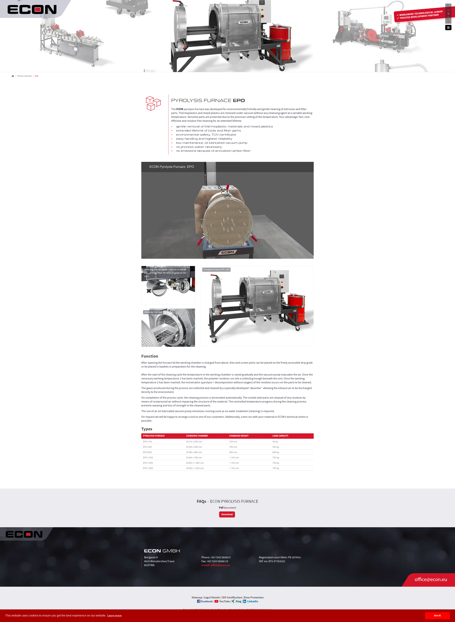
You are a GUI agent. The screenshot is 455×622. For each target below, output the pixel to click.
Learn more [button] (114, 616)
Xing (238, 601)
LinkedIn (252, 601)
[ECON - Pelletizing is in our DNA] (35, 9)
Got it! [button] (437, 615)
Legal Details (212, 597)
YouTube (224, 601)
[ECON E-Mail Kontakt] (428, 580)
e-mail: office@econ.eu (215, 565)
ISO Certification (232, 597)
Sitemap (197, 597)
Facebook (206, 601)
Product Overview (24, 76)
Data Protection (254, 597)
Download (227, 514)
